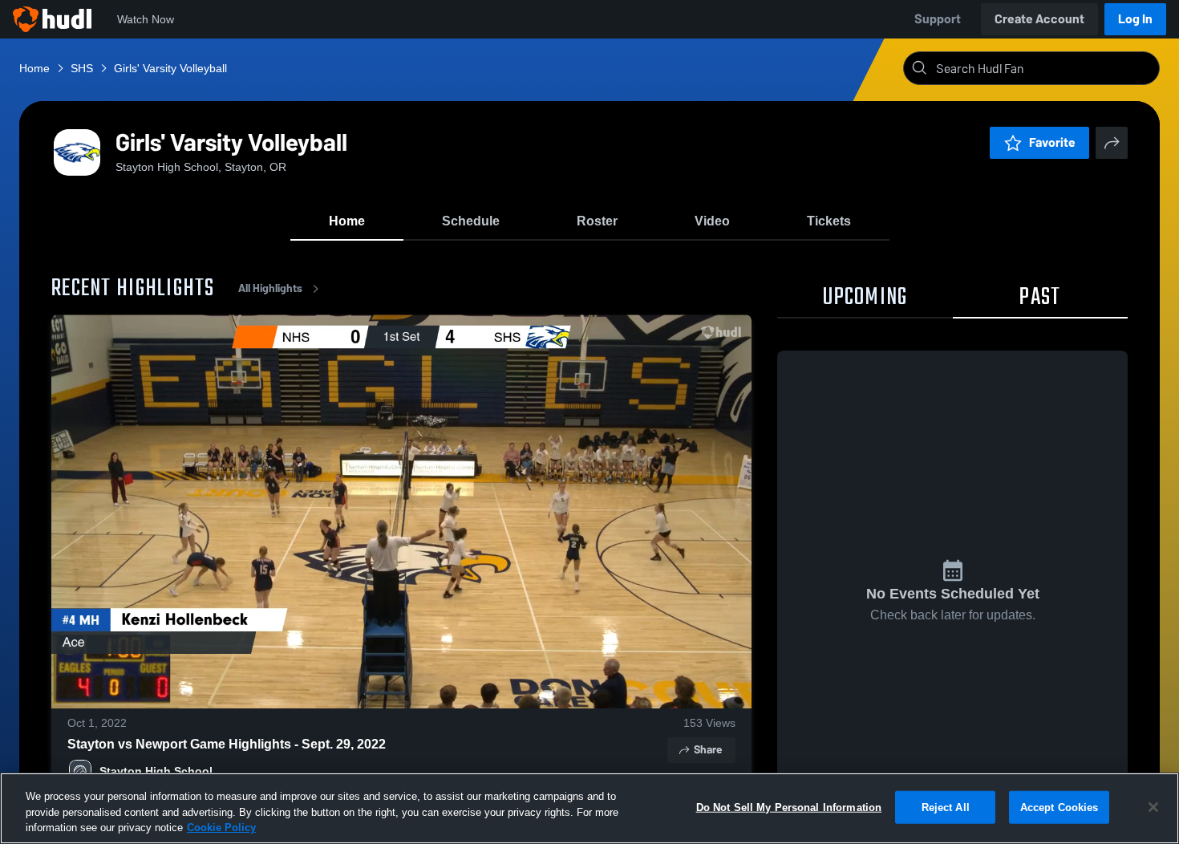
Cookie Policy (221, 828)
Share (708, 750)
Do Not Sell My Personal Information (789, 807)
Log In (1135, 19)
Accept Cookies (1059, 807)
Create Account (1039, 19)
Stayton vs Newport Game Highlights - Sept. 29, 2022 (226, 744)
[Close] (1153, 807)
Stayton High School (156, 771)
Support (937, 19)
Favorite (1052, 142)
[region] (589, 808)
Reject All (946, 807)
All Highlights (270, 288)
